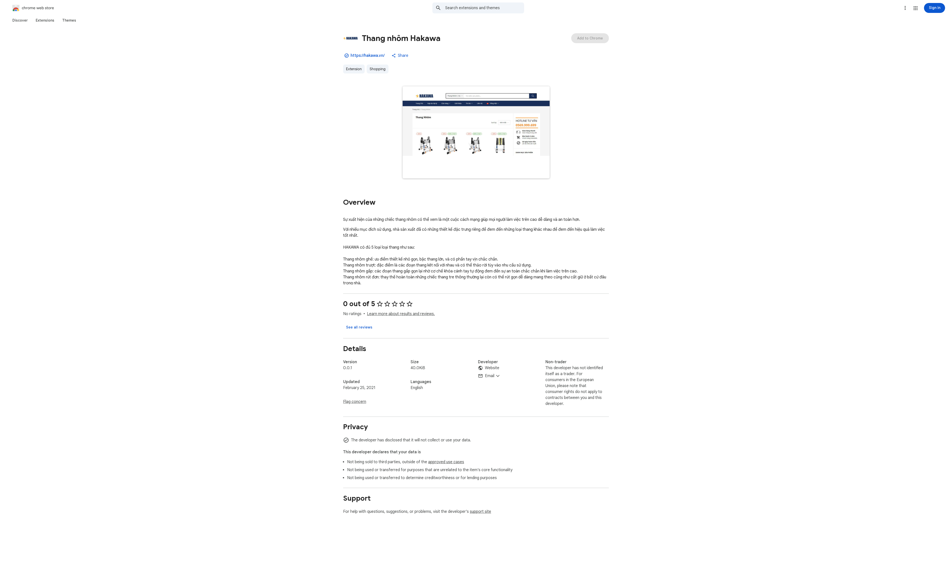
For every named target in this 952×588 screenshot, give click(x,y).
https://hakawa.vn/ (368, 55)
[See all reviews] (359, 327)
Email (489, 375)
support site (480, 511)
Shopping (378, 69)
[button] (916, 8)
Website (492, 367)
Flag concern (354, 401)
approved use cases (446, 461)
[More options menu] (905, 8)
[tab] (20, 20)
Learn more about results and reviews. (401, 313)
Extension (354, 69)
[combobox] (484, 8)
